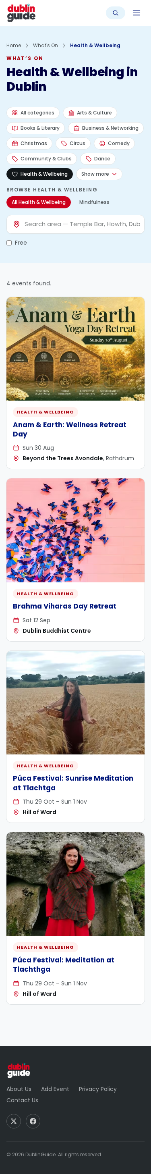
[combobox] (82, 224)
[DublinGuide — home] (21, 13)
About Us (18, 1089)
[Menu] (136, 13)
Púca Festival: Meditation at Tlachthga (63, 964)
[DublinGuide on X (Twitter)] (13, 1121)
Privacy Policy (98, 1089)
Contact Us (22, 1100)
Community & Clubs (46, 158)
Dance (102, 158)
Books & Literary (40, 128)
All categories (37, 112)
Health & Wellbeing (44, 173)
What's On (45, 45)
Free (21, 243)
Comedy (119, 143)
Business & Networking (110, 128)
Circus (77, 143)
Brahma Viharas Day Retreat (64, 606)
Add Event (55, 1089)
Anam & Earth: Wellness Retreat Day (69, 429)
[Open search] (115, 12)
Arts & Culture (94, 112)
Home (13, 45)
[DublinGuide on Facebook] (33, 1121)
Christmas (34, 143)
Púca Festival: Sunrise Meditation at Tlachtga (73, 782)
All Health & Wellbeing (39, 202)
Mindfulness (94, 202)
